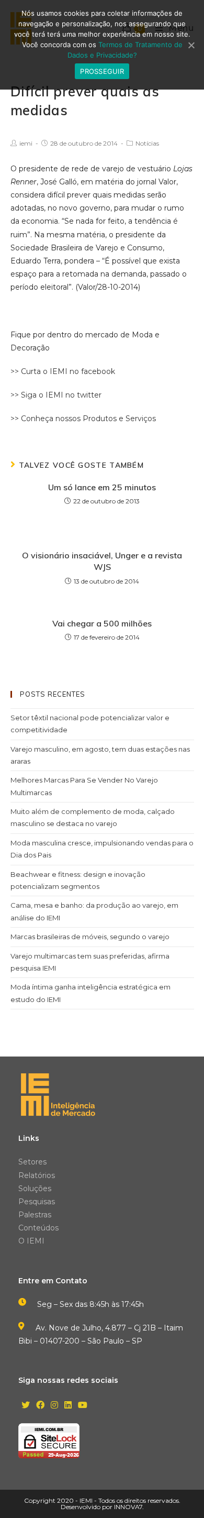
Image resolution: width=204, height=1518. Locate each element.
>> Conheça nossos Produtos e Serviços (83, 418)
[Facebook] (40, 1405)
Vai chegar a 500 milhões (102, 623)
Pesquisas (36, 1201)
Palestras (34, 1214)
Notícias (147, 143)
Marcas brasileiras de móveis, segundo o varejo (89, 936)
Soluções (34, 1188)
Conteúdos (38, 1228)
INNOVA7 (128, 1507)
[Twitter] (25, 1405)
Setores (32, 1162)
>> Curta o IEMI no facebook (62, 371)
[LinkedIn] (68, 1405)
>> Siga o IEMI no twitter (55, 395)
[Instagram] (54, 1405)
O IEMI (31, 1241)
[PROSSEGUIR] (191, 45)
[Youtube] (82, 1405)
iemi (25, 143)
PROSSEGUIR (102, 71)
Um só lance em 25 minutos (102, 487)
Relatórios (36, 1175)
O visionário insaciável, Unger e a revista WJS (102, 561)
